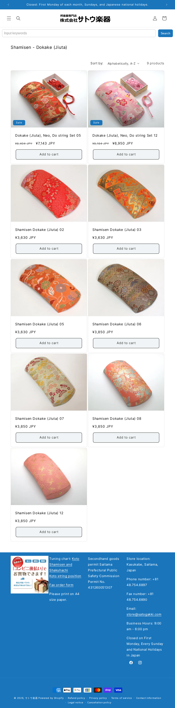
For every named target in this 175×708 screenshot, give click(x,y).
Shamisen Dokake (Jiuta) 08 (116, 418)
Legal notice (75, 702)
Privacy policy (98, 697)
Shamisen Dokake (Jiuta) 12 (39, 513)
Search (165, 33)
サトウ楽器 (31, 697)
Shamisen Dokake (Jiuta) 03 (116, 229)
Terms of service (121, 697)
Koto (75, 559)
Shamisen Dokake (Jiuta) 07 (39, 418)
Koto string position (65, 576)
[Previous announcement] (8, 4)
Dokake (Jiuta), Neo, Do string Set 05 (48, 135)
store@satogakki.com (144, 614)
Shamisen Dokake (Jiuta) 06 (116, 324)
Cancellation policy (99, 702)
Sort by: (96, 63)
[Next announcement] (166, 4)
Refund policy (76, 697)
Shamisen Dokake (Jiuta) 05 (39, 324)
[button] (9, 18)
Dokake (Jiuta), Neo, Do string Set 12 (125, 135)
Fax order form (61, 585)
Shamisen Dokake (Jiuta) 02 (39, 229)
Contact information (148, 697)
